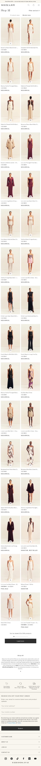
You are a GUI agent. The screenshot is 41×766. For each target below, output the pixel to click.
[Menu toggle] (39, 5)
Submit (20, 728)
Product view (14, 15)
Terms (19, 723)
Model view (27, 15)
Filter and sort (34, 11)
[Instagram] (6, 759)
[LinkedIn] (29, 759)
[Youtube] (35, 759)
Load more (20, 641)
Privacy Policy (11, 723)
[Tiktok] (17, 759)
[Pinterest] (11, 759)
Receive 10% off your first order (15, 696)
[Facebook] (23, 759)
